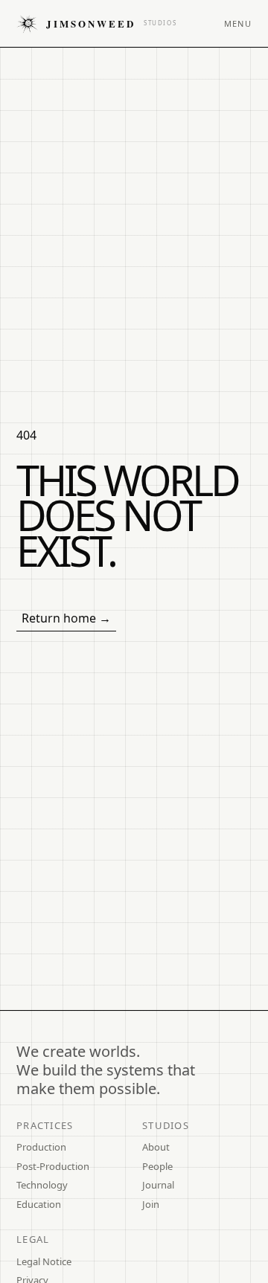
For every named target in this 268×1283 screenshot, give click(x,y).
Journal (158, 1185)
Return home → (66, 618)
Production (41, 1147)
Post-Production (52, 1166)
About (156, 1147)
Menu (238, 23)
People (157, 1166)
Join (150, 1204)
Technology (42, 1185)
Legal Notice (43, 1261)
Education (38, 1204)
